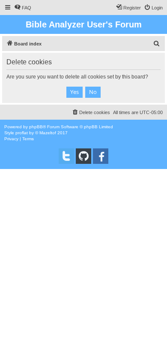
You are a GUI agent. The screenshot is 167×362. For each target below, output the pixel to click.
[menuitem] (22, 8)
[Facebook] (100, 156)
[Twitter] (66, 156)
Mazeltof (47, 132)
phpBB (36, 126)
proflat (21, 132)
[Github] (83, 156)
